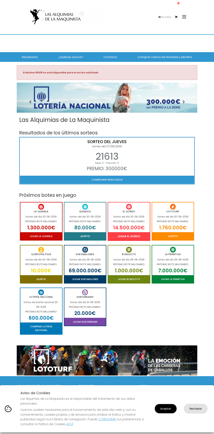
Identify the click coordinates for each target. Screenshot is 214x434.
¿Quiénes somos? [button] (70, 57)
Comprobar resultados (107, 179)
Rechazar (195, 409)
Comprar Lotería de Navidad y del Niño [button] (165, 57)
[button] (30, 102)
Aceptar (165, 409)
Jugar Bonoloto (129, 279)
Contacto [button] (110, 57)
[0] (178, 17)
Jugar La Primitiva (173, 279)
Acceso (166, 17)
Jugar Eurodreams (85, 321)
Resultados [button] (30, 57)
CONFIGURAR (107, 419)
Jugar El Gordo (129, 236)
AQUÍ (69, 424)
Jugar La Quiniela (41, 236)
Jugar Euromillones (85, 279)
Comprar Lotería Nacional (41, 328)
